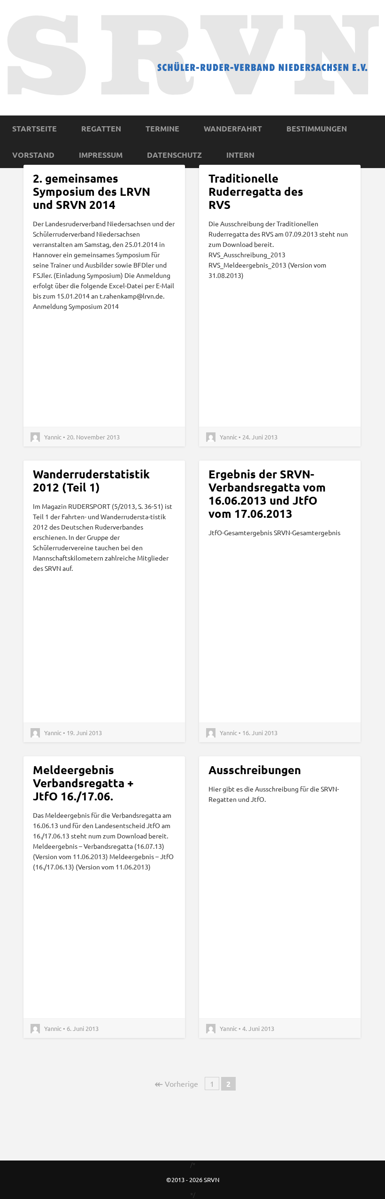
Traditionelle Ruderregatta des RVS (255, 191)
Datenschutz (174, 155)
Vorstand (33, 155)
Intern (240, 155)
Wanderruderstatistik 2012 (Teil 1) (91, 480)
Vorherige (176, 1083)
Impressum (101, 155)
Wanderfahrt (233, 128)
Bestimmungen (316, 128)
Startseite (34, 128)
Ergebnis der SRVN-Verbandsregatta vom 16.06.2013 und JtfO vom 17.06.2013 (267, 494)
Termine (162, 128)
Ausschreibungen (254, 769)
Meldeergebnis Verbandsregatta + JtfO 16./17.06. (83, 782)
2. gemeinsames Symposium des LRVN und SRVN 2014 (91, 191)
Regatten (101, 128)
